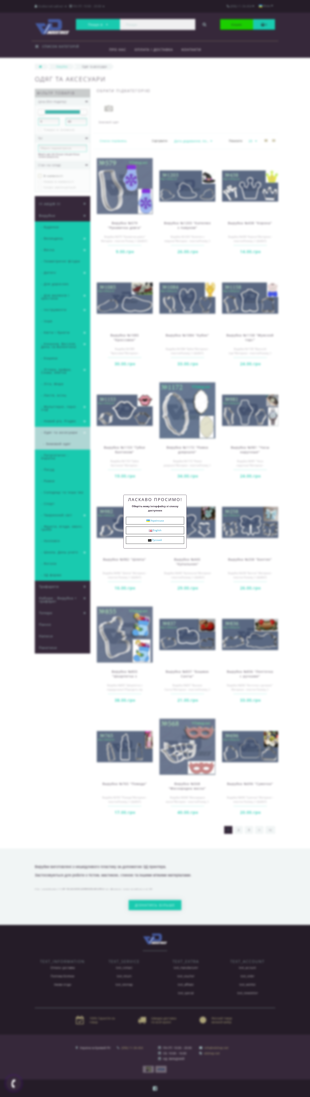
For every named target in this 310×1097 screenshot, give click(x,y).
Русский (156, 540)
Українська (157, 520)
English (156, 530)
